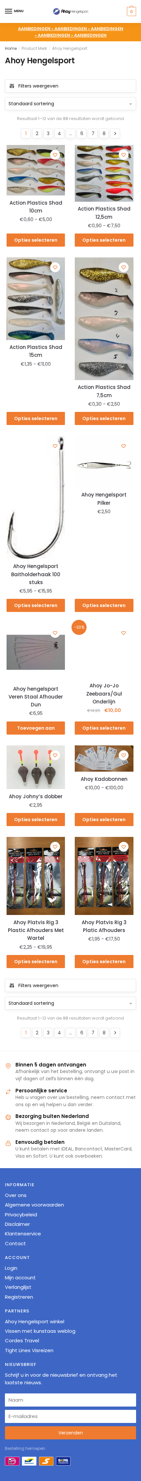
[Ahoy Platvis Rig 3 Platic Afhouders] (104, 876)
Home (11, 48)
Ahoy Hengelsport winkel (34, 1321)
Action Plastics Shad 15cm (36, 351)
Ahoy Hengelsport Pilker (104, 498)
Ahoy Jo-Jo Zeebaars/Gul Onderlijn (104, 693)
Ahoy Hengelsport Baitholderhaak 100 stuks (35, 574)
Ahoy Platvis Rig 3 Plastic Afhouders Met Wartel (36, 930)
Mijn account (20, 1277)
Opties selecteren (35, 240)
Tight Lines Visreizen (29, 1350)
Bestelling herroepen (25, 1448)
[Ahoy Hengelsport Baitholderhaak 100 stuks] (36, 497)
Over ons (16, 1195)
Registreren (19, 1296)
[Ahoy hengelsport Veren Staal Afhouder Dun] (36, 652)
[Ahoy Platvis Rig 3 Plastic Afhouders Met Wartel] (36, 876)
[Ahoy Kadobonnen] (104, 758)
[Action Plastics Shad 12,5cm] (104, 173)
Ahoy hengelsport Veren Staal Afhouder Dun (36, 696)
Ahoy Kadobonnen (104, 779)
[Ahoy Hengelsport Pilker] (104, 462)
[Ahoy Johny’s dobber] (36, 767)
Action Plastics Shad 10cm (36, 206)
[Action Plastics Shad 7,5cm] (104, 318)
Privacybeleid (21, 1214)
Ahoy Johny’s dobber (36, 796)
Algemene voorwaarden (34, 1204)
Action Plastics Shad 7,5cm (104, 391)
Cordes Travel (22, 1340)
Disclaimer (17, 1224)
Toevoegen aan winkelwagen (36, 730)
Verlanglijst (18, 1287)
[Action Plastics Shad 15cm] (36, 298)
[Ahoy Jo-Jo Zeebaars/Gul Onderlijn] (104, 651)
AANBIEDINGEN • (72, 29)
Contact (15, 1243)
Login (11, 1268)
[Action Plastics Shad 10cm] (36, 170)
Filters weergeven (38, 86)
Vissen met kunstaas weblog (40, 1331)
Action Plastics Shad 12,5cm (104, 212)
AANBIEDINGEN (90, 35)
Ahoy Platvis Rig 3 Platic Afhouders (104, 926)
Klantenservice (23, 1233)
